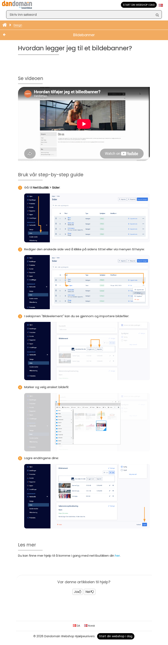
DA (78, 625)
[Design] (8, 35)
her (117, 555)
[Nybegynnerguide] (5, 25)
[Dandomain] (17, 8)
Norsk (91, 625)
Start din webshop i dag (139, 5)
